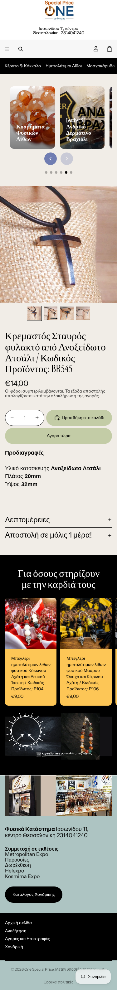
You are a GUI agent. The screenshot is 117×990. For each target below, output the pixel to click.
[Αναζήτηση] (20, 49)
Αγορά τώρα (59, 435)
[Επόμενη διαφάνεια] (105, 652)
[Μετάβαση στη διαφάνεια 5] (66, 172)
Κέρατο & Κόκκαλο (23, 66)
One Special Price (39, 969)
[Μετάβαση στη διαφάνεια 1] (46, 172)
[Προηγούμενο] (50, 158)
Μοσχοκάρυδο (100, 66)
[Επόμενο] (67, 158)
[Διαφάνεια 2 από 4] (50, 313)
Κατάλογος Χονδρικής (33, 894)
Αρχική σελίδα (18, 922)
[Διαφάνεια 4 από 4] (83, 313)
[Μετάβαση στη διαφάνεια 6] (71, 172)
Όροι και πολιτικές (58, 982)
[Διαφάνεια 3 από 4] (67, 313)
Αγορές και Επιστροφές (27, 938)
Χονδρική (14, 946)
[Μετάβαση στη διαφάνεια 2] (51, 172)
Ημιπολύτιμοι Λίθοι (64, 66)
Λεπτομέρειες (27, 519)
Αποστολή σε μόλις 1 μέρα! (48, 534)
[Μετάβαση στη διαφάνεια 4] (61, 172)
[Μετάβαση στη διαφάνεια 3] (56, 172)
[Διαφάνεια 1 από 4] (34, 313)
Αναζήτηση (16, 930)
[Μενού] (7, 49)
